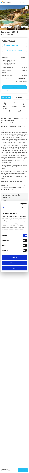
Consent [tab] (5, 208)
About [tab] (23, 208)
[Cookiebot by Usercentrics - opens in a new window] (20, 203)
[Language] (20, 2)
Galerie (25, 27)
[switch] (25, 240)
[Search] (23, 2)
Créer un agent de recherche (14, 90)
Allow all (14, 257)
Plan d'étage (5, 27)
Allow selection (14, 263)
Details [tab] (14, 208)
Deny (14, 268)
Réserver (23, 470)
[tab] (6, 97)
